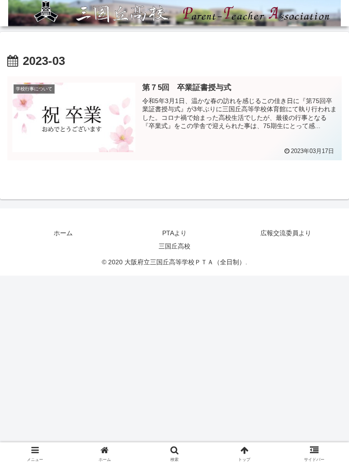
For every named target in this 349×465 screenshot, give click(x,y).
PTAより (174, 233)
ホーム (63, 233)
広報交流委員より (285, 233)
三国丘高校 (174, 246)
